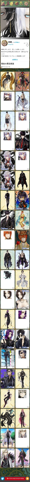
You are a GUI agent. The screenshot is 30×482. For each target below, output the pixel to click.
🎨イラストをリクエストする (15, 478)
